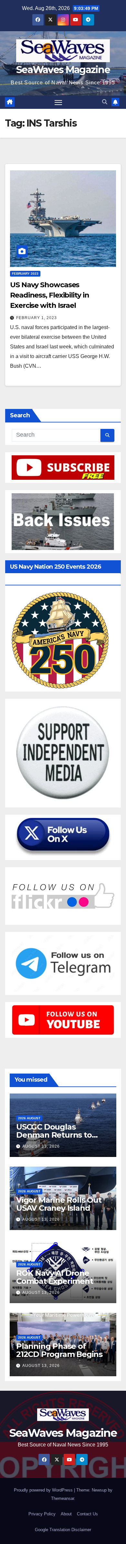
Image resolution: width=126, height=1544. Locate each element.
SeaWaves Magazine (63, 70)
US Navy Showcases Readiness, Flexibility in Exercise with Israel (49, 295)
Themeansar (62, 1498)
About (66, 1513)
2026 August (29, 1118)
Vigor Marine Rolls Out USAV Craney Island (58, 1204)
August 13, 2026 (41, 1146)
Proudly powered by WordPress (44, 1490)
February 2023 (25, 273)
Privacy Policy (42, 1513)
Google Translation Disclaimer (63, 1529)
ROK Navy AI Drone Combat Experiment (54, 1277)
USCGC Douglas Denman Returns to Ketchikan (54, 1135)
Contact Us (87, 1513)
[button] (104, 102)
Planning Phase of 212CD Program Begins (59, 1350)
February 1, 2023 (36, 318)
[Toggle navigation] (58, 102)
